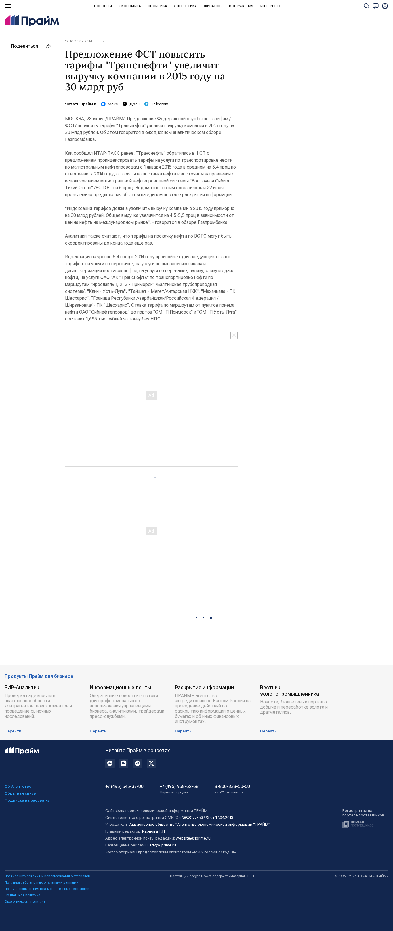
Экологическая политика (25, 901)
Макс (113, 104)
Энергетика (185, 6)
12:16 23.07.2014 (78, 41)
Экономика (130, 6)
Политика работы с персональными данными (42, 882)
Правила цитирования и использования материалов (47, 876)
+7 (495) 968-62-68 (179, 789)
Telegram (159, 104)
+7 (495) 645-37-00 (124, 786)
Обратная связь (20, 793)
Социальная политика (22, 895)
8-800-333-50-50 (232, 789)
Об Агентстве (18, 786)
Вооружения (241, 6)
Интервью (270, 6)
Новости (103, 6)
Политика (157, 6)
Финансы (213, 6)
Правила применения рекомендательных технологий (47, 889)
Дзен (134, 104)
